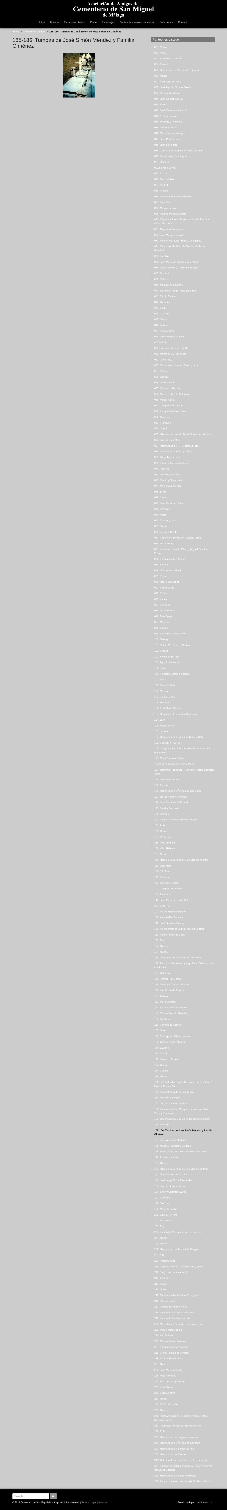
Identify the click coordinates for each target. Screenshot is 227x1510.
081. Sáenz (160, 526)
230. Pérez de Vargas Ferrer (170, 1381)
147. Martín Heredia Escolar (170, 911)
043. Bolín (160, 307)
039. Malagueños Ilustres (168, 284)
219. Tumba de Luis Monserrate (172, 1318)
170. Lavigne (161, 1047)
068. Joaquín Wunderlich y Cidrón (173, 451)
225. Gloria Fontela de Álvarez (171, 1352)
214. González (162, 1289)
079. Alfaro (160, 514)
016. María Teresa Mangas (169, 133)
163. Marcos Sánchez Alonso (170, 1007)
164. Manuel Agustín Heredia (170, 1013)
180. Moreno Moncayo (167, 1097)
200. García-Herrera (165, 1214)
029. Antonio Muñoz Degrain (170, 213)
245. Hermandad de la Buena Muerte (175, 1475)
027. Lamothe (162, 202)
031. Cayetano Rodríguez (168, 229)
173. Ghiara (161, 1065)
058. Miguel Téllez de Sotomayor (172, 394)
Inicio (42, 22)
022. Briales (161, 173)
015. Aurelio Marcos (165, 127)
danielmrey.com (204, 1502)
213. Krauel (160, 1283)
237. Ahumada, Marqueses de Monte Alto (177, 1425)
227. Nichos (161, 1364)
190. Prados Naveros (166, 1157)
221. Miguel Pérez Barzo (168, 1329)
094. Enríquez (162, 604)
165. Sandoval (162, 1019)
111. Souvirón (162, 702)
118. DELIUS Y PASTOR (168, 742)
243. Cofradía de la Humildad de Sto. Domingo (180, 1460)
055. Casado (161, 376)
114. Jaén (159, 719)
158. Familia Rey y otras (168, 978)
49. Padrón (160, 342)
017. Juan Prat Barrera (167, 139)
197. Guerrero (162, 1197)
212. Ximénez (162, 1277)
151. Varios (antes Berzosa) (170, 934)
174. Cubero (161, 1070)
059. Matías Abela (164, 399)
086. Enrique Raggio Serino (169, 558)
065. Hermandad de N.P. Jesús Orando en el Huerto (183, 434)
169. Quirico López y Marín (169, 1041)
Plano (93, 22)
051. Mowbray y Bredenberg (170, 353)
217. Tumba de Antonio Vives (170, 1306)
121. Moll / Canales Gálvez (169, 758)
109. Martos (161, 691)
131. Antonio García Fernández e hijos (176, 819)
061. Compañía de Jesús (168, 405)
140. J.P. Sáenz (163, 871)
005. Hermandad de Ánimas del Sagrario (177, 70)
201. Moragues (162, 1220)
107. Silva (159, 679)
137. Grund (160, 854)
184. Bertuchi (161, 1124)
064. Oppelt (160, 428)
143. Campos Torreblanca (168, 888)
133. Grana (160, 831)
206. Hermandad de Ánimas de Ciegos (176, 1249)
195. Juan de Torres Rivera (169, 1186)
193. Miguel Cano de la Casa (170, 1174)
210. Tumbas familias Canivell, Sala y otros (178, 1266)
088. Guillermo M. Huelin (168, 570)
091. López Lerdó (164, 587)
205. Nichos (161, 1243)
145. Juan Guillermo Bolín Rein (171, 900)
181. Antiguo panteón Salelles (171, 1103)
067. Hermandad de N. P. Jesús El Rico (176, 445)
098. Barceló (161, 627)
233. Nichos (161, 1398)
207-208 (159, 1255)
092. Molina (160, 593)
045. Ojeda (160, 319)
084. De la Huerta (164, 543)
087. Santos (161, 564)
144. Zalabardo (162, 894)
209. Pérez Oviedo (164, 1260)
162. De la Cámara (165, 1001)
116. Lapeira (161, 731)
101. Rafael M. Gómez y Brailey (172, 645)
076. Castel (160, 497)
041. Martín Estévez (165, 296)
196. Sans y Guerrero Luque (170, 1191)
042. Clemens (162, 302)
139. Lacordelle (163, 865)
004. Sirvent (161, 64)
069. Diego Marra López (168, 457)
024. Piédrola (161, 185)
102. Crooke (161, 650)
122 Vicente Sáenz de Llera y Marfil (174, 763)
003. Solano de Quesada (168, 58)
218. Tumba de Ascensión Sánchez (174, 1312)
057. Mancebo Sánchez (167, 388)
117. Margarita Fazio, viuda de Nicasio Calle (179, 736)
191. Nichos (161, 1163)
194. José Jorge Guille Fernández (173, 1180)
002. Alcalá (160, 52)
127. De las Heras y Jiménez (170, 796)
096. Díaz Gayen (163, 616)
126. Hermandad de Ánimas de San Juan (177, 790)
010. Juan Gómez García (168, 98)
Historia (54, 22)
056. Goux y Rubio (164, 382)
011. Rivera (160, 104)
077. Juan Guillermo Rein (168, 503)
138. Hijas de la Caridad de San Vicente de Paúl (181, 859)
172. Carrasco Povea (166, 1059)
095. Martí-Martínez (165, 610)
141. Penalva (161, 877)
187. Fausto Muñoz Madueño (170, 1140)
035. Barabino (162, 256)
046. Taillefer (161, 325)
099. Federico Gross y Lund (170, 633)
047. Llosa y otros (164, 330)
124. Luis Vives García (167, 779)
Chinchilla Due (162, 905)
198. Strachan (162, 1203)
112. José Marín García (167, 708)
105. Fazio (160, 668)
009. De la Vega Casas (167, 92)
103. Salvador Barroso (166, 656)
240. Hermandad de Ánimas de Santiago (177, 1442)
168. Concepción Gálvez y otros (172, 1036)
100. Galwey (161, 639)
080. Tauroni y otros (165, 520)
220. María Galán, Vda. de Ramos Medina (178, 1324)
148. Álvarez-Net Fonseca (169, 917)
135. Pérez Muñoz (164, 842)
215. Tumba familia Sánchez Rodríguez (176, 1295)
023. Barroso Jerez (165, 179)
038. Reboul (161, 279)
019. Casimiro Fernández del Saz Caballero (178, 150)
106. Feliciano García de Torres (172, 673)
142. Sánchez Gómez (166, 882)
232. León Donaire (164, 1392)
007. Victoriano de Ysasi (167, 81)
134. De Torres (162, 837)
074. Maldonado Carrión (168, 485)
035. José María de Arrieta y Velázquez (176, 261)
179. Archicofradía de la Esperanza (174, 1091)
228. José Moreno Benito (168, 1370)
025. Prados (161, 190)
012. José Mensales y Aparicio (171, 110)
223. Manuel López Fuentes (170, 1341)
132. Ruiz (159, 825)
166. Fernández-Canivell (168, 1024)
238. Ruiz (159, 1431)
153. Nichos (161, 946)
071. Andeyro (161, 468)
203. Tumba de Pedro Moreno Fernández (177, 1232)
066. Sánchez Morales (166, 439)
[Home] (113, 9)
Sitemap (102, 1502)
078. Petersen (162, 508)
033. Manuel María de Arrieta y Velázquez (177, 240)
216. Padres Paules (165, 1301)
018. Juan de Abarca (166, 144)
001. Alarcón (161, 47)
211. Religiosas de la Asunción (171, 1272)
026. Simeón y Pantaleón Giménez (173, 196)
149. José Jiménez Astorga (169, 923)
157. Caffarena (162, 972)
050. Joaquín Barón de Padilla (171, 348)
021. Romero (161, 161)
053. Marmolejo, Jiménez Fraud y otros (176, 365)
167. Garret (160, 1030)
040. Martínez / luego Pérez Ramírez (175, 290)
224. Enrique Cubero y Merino (171, 1346)
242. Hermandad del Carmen (170, 1454)
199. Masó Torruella (165, 1209)
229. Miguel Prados (165, 1375)
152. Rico (159, 940)
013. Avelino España (165, 116)
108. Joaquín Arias (164, 685)
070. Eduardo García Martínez (171, 463)
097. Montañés (162, 622)
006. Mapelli (161, 75)
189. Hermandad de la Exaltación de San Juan (180, 1151)
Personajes (108, 22)
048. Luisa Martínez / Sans (169, 336)
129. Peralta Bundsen (166, 808)
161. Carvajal (161, 996)
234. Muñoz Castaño (166, 1404)
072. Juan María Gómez (168, 474)
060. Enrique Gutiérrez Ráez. (170, 411)
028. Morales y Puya (165, 208)
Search (85, 1502)
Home (15, 31)
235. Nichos (161, 1410)
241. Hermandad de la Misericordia (174, 1448)
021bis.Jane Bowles (165, 167)
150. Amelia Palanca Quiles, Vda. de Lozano (179, 928)
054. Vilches (161, 371)
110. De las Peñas (164, 696)
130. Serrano (161, 813)
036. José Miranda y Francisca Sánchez (176, 267)
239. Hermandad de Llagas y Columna (176, 1437)
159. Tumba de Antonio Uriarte (171, 984)
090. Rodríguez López (166, 581)
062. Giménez (162, 417)
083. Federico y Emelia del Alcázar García (177, 537)
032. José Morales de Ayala (169, 235)
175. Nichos (161, 1076)
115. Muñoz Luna (164, 725)
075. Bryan (160, 491)
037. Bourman (162, 273)
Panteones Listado (74, 22)
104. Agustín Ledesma (166, 662)
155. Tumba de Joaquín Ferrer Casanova (177, 957)
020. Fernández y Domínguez (171, 156)
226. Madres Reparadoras (169, 1358)
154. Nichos (161, 951)
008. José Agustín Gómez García (173, 87)
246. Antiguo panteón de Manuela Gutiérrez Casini (182, 1481)
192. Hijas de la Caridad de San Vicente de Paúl (181, 1168)
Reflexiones (166, 22)
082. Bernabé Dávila (165, 532)
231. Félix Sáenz (163, 1387)
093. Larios (160, 599)
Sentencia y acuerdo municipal (137, 22)
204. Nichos (161, 1237)
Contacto (183, 22)
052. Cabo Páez (163, 359)
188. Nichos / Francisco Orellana (172, 1145)
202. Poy (159, 1226)
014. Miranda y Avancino (168, 121)
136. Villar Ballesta (164, 848)
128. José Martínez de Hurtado (171, 802)
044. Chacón (161, 313)
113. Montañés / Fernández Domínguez (176, 714)
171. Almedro (161, 1053)
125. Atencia (161, 785)
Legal (93, 1502)
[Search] (53, 1496)
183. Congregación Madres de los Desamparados (182, 1118)
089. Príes (160, 576)
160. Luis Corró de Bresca (169, 990)
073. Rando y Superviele (168, 480)
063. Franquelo (162, 422)
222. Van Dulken (163, 1335)
